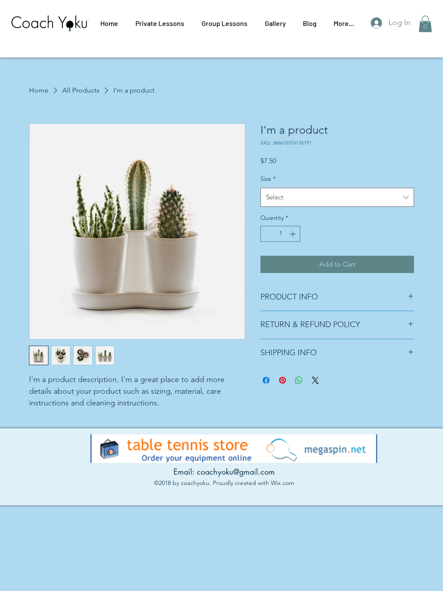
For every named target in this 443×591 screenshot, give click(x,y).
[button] (425, 24)
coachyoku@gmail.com (236, 471)
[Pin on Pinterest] (282, 380)
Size (268, 179)
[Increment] (293, 233)
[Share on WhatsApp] (299, 380)
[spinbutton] (280, 233)
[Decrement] (267, 233)
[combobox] (337, 197)
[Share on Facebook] (266, 380)
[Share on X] (315, 380)
